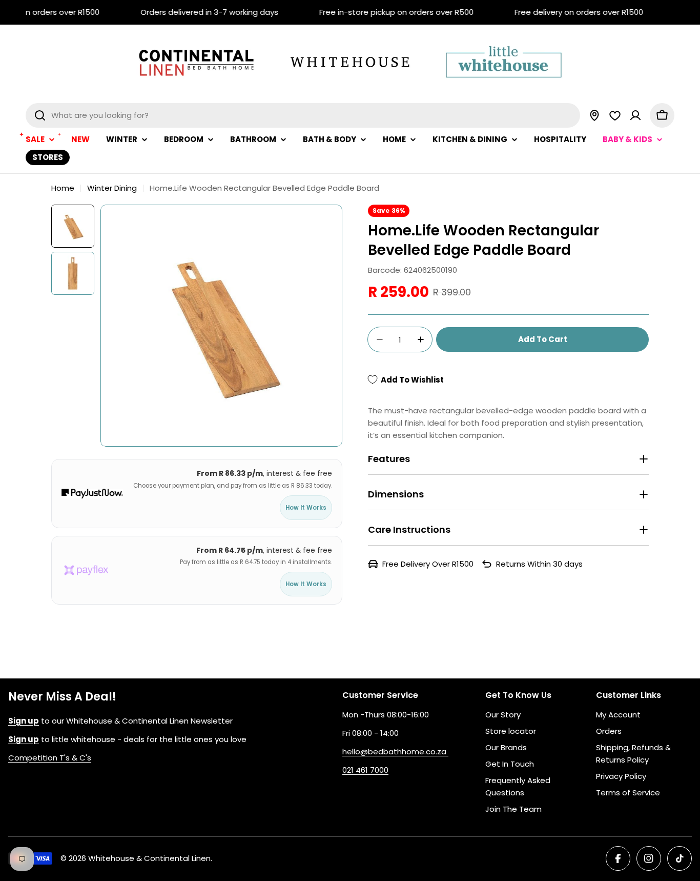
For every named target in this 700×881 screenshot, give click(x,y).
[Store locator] (594, 115)
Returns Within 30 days (539, 563)
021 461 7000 (365, 770)
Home (62, 188)
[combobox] (303, 115)
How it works (305, 508)
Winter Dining (112, 188)
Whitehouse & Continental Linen (149, 858)
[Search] (40, 115)
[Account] (635, 115)
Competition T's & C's (49, 757)
